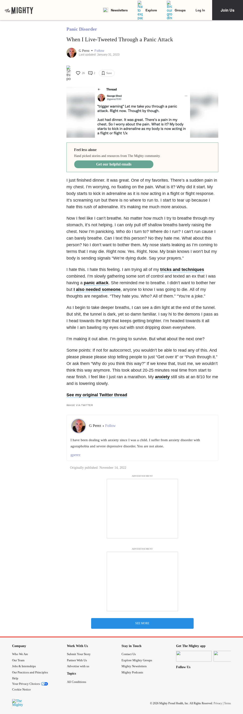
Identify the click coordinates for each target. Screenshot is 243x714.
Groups (180, 10)
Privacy (218, 703)
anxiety (162, 376)
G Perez (84, 50)
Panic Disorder (81, 29)
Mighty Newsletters (134, 666)
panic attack (96, 282)
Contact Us (129, 654)
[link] (19, 10)
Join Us (227, 10)
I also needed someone (97, 289)
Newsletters (119, 10)
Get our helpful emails (113, 164)
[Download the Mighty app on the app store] (194, 656)
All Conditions (76, 682)
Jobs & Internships (24, 666)
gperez (75, 455)
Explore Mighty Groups (137, 660)
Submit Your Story (79, 654)
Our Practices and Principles (30, 672)
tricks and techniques (182, 269)
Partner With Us (77, 660)
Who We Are (20, 654)
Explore (151, 10)
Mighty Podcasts (132, 672)
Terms (227, 703)
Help (15, 678)
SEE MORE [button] (142, 623)
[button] (99, 51)
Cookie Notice (21, 689)
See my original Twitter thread (96, 394)
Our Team (18, 660)
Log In (200, 10)
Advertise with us (78, 666)
